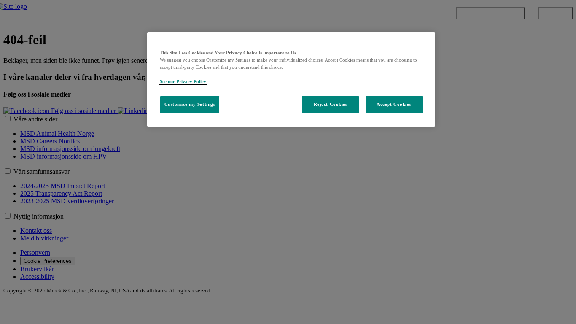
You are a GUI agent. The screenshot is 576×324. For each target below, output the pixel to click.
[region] (291, 79)
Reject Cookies (330, 104)
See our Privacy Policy (183, 81)
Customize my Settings (189, 104)
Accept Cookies (394, 104)
